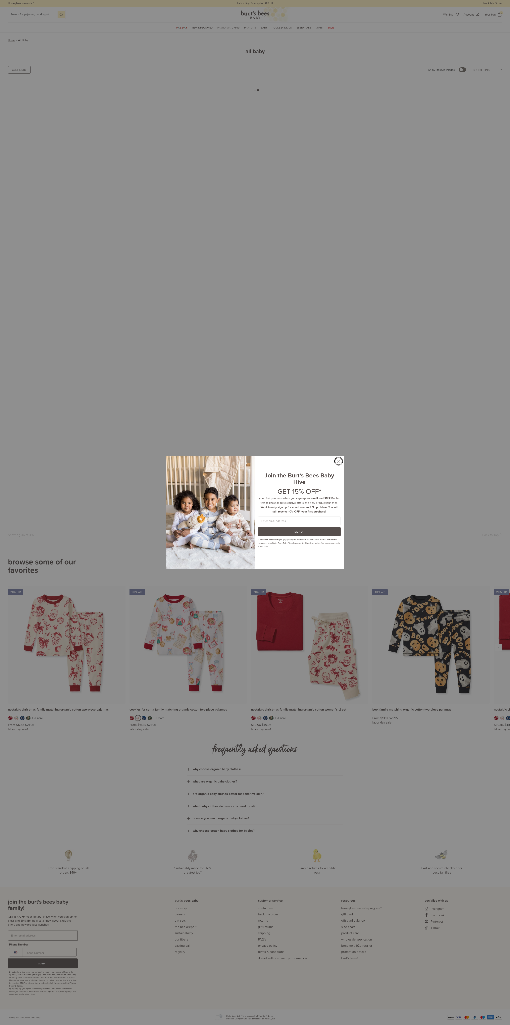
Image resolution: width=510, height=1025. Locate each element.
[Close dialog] (338, 461)
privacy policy (314, 543)
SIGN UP (299, 531)
